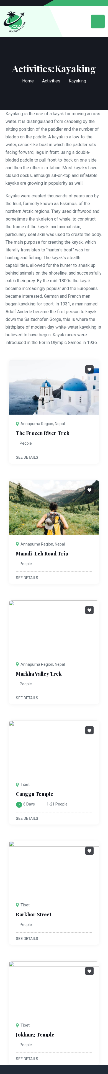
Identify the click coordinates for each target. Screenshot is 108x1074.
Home (28, 81)
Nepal (60, 423)
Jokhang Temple (35, 1034)
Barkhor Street (33, 914)
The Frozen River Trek (43, 433)
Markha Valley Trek (39, 673)
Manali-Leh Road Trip (42, 553)
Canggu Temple (34, 794)
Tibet (25, 784)
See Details (27, 457)
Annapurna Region (36, 423)
